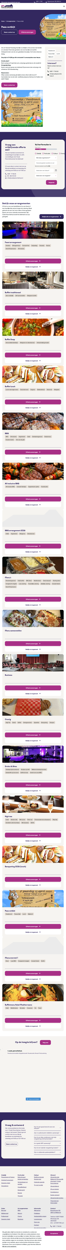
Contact (36, 1225)
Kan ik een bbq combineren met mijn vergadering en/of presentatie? (45, 1138)
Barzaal (3, 1210)
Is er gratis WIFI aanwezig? (42, 1143)
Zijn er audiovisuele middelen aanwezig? (46, 1133)
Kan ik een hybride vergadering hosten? (46, 1148)
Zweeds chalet (5, 1183)
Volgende (51, 182)
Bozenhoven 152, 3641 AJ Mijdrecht (54, 2)
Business (20, 1219)
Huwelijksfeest (22, 1187)
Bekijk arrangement (32, 267)
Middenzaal (4, 1213)
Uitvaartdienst (54, 1186)
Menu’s (20, 1213)
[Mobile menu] (63, 6)
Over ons (37, 1222)
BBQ (19, 1210)
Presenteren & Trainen (8, 1177)
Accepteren (54, 1233)
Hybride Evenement (7, 1180)
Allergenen (37, 1210)
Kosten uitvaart (54, 1195)
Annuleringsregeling (40, 1228)
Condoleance (54, 1192)
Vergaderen (4, 1186)
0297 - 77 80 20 (39, 2)
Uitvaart (53, 1175)
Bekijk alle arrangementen (50, 217)
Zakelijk (37, 153)
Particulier (46, 153)
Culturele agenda (39, 1182)
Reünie (20, 1193)
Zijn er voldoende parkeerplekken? (44, 1152)
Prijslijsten (37, 1213)
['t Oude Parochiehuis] (7, 6)
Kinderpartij (21, 1190)
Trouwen (20, 1196)
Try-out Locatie (38, 1185)
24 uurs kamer (54, 1189)
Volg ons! (45, 1042)
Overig (61, 153)
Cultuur (54, 153)
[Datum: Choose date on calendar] (56, 170)
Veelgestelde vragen (40, 1216)
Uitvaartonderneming (56, 1198)
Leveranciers (38, 1219)
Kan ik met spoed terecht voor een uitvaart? (44, 1127)
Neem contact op (9, 32)
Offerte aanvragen (27, 32)
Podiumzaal (4, 1216)
